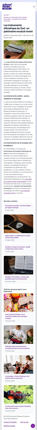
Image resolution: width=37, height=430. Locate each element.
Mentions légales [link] (9, 426)
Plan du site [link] (24, 422)
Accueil (6, 15)
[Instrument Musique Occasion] (7, 6)
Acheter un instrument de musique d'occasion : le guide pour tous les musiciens (15, 19)
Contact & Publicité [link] (10, 422)
